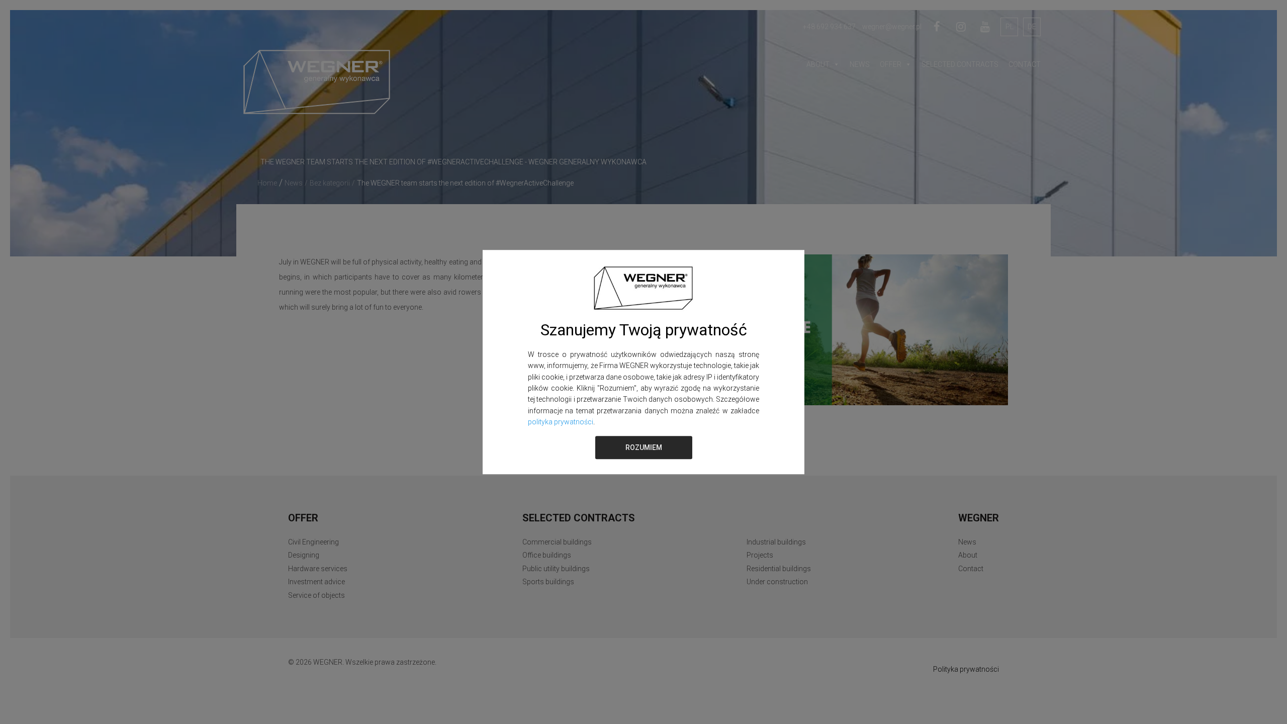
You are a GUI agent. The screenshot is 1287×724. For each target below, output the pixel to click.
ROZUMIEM (643, 447)
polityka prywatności (560, 422)
